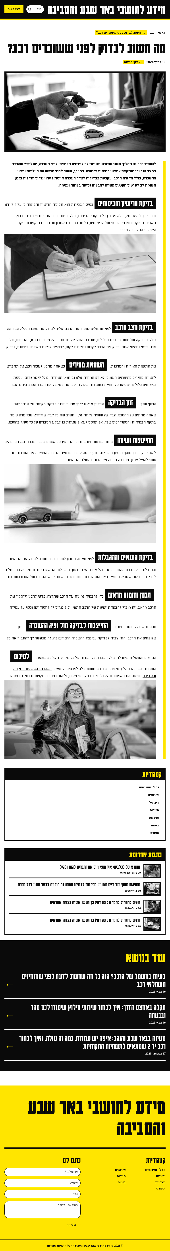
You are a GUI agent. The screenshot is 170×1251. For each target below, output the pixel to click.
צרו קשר (14, 9)
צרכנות (154, 818)
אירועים (153, 795)
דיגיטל (154, 802)
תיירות (154, 810)
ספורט (154, 833)
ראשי (161, 32)
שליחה (71, 1224)
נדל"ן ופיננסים (149, 787)
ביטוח (155, 825)
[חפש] (29, 9)
